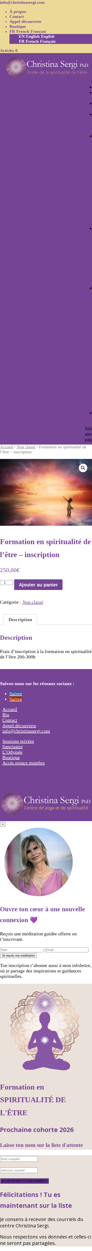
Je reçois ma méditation (18, 955)
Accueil (6, 447)
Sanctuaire (12, 746)
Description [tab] (20, 619)
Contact (16, 16)
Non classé (26, 447)
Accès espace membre (23, 762)
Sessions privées (18, 741)
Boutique (17, 26)
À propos (17, 11)
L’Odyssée (12, 752)
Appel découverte (25, 21)
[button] (83, 468)
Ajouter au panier (38, 584)
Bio (5, 714)
